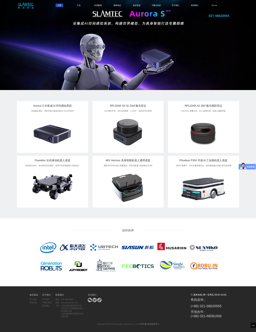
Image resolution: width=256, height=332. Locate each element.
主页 (59, 5)
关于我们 (175, 5)
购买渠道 (137, 5)
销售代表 (33, 302)
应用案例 (98, 5)
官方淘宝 (33, 299)
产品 (79, 5)
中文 (213, 5)
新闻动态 (117, 5)
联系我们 (195, 5)
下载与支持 (156, 5)
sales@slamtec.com (69, 302)
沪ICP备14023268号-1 (149, 324)
